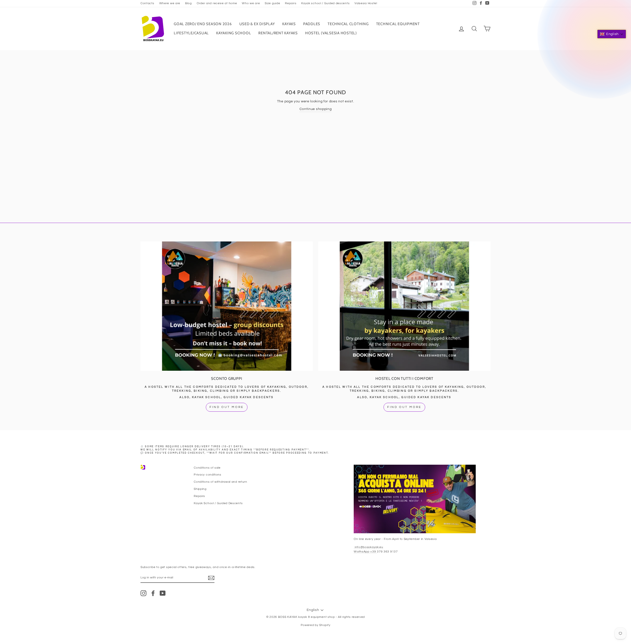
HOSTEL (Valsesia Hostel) (331, 33)
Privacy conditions (207, 474)
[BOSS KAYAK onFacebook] (153, 593)
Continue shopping (315, 109)
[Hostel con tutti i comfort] (404, 306)
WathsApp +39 (365, 551)
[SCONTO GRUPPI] (226, 306)
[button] (611, 34)
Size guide (272, 3)
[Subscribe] (211, 578)
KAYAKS (289, 24)
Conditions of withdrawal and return (220, 481)
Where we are (169, 3)
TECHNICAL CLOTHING (348, 24)
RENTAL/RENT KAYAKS (278, 33)
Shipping (200, 488)
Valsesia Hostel (365, 3)
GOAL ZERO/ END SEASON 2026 (203, 24)
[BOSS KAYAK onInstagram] (143, 593)
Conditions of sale (207, 467)
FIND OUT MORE (227, 407)
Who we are (251, 3)
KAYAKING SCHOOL (233, 33)
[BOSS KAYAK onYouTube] (163, 593)
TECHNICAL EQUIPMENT (398, 24)
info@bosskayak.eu (368, 547)
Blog (188, 3)
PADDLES (311, 24)
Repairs (290, 3)
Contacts (147, 3)
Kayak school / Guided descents (325, 3)
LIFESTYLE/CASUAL (191, 33)
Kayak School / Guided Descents (218, 503)
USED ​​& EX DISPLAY (257, 24)
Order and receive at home (217, 3)
